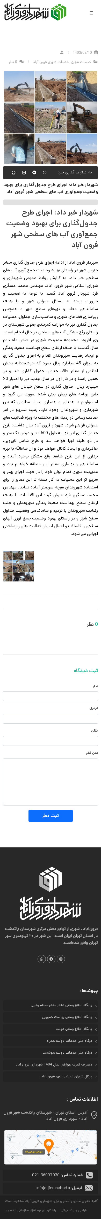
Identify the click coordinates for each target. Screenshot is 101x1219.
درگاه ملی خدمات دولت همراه (69, 1041)
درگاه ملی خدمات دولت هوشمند (67, 1053)
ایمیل (93, 708)
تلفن (94, 731)
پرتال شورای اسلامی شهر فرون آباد (66, 1076)
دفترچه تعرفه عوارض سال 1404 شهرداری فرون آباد (54, 1065)
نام (95, 686)
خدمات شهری (80, 62)
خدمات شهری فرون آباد (51, 62)
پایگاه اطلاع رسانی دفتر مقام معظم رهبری (61, 1005)
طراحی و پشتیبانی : (73, 1210)
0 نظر (13, 62)
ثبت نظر (50, 816)
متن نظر (92, 753)
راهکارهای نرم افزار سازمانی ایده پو (31, 1210)
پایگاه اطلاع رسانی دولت (74, 1029)
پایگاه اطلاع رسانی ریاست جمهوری (66, 1017)
